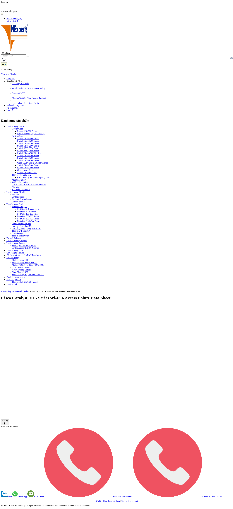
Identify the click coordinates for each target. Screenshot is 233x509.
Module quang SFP (20, 260)
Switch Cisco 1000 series (28, 138)
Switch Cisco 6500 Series (28, 155)
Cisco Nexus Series (25, 170)
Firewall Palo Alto (14, 238)
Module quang (12, 257)
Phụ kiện (15, 187)
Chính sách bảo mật (129, 501)
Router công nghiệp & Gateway (30, 133)
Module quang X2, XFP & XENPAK (28, 274)
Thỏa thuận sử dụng (111, 501)
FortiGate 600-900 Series (28, 219)
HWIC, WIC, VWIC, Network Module (29, 185)
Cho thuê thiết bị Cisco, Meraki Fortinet (29, 98)
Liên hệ (9, 110)
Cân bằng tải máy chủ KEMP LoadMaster (24, 255)
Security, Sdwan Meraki (22, 199)
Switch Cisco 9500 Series (28, 168)
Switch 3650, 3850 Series (28, 150)
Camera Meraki (18, 202)
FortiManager (17, 233)
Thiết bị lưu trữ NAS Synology (25, 282)
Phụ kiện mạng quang (15, 277)
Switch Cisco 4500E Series (28, 153)
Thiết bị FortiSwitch (20, 236)
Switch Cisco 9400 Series (28, 165)
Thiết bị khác (12, 284)
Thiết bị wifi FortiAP (21, 231)
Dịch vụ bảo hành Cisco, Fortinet (26, 103)
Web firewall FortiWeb (21, 223)
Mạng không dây (19, 180)
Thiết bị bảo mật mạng (21, 175)
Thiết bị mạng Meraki (15, 192)
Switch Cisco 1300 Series (28, 143)
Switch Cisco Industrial (27, 172)
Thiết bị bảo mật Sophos (16, 240)
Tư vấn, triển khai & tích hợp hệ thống (28, 88)
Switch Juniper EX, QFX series (25, 248)
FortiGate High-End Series (28, 221)
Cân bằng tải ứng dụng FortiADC (26, 228)
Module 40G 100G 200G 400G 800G (28, 265)
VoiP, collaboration (20, 182)
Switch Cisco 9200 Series (28, 158)
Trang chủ (10, 79)
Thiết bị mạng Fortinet (15, 204)
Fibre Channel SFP (20, 272)
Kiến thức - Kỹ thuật (15, 105)
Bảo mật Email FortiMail (22, 226)
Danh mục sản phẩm (20, 83)
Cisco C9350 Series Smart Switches (32, 163)
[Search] (28, 56)
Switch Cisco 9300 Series (28, 160)
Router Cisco (17, 129)
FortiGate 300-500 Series (28, 216)
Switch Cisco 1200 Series (28, 141)
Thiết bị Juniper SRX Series (24, 245)
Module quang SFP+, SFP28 (24, 262)
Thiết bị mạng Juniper (15, 243)
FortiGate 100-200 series (27, 214)
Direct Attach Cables (21, 267)
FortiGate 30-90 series (26, 211)
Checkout (14, 74)
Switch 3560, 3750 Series (28, 148)
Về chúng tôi (12, 108)
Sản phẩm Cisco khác (21, 189)
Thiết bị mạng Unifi (14, 250)
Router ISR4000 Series (27, 131)
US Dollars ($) (12, 21)
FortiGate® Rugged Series (28, 209)
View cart (5, 74)
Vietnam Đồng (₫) (14, 18)
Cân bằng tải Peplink (15, 253)
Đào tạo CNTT (18, 93)
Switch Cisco (17, 136)
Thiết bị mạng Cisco (15, 126)
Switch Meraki (18, 197)
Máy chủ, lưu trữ (13, 279)
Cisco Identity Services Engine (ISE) (33, 177)
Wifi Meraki (17, 194)
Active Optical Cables (21, 270)
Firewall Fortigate (19, 206)
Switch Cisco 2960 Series (28, 146)
